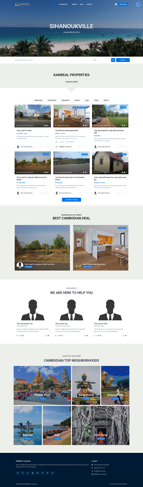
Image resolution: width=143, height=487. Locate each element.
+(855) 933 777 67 (99, 468)
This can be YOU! (100, 324)
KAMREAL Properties (65, 146)
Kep (57, 435)
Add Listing (123, 4)
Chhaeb (97, 172)
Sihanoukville (21, 125)
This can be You (61, 324)
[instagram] (48, 473)
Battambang (86, 394)
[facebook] (18, 473)
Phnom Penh (65, 125)
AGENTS (74, 4)
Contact (124, 484)
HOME (54, 4)
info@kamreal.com (100, 471)
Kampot (28, 435)
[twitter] (28, 473)
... (111, 140)
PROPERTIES (63, 4)
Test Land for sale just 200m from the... (39, 264)
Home (112, 484)
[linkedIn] (38, 473)
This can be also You (26, 146)
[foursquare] (52, 473)
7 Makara (59, 125)
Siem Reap (100, 435)
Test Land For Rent (24, 130)
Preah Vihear (103, 172)
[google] (33, 473)
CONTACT (89, 4)
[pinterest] (43, 473)
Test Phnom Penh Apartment (66, 130)
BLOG (81, 4)
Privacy (116, 484)
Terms (120, 484)
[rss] (23, 473)
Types (94, 60)
